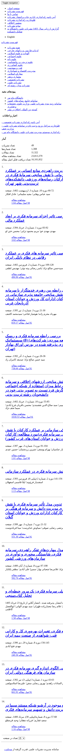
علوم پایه (11, 59)
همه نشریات (13, 47)
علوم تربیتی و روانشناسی (20, 62)
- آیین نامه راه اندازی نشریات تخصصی (21, 122)
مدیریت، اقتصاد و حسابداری (21, 71)
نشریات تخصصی (15, 79)
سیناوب (8, 749)
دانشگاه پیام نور (15, 98)
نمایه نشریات (13, 26)
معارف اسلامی (15, 73)
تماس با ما (12, 14)
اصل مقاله (20, 203)
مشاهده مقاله (18, 200)
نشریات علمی (14, 82)
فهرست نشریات (15, 11)
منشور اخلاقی (14, 23)
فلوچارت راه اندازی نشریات (21, 20)
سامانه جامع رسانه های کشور (22, 100)
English (11, 37)
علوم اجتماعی (14, 56)
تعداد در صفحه (10, 738)
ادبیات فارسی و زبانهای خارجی (22, 50)
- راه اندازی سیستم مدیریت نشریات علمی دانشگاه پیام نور (31, 132)
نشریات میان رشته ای (18, 85)
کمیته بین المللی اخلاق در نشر (22, 109)
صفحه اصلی (13, 8)
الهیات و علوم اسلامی (18, 53)
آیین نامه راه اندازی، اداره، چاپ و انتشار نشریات (31, 17)
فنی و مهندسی (14, 68)
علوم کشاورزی (15, 65)
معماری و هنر (14, 76)
